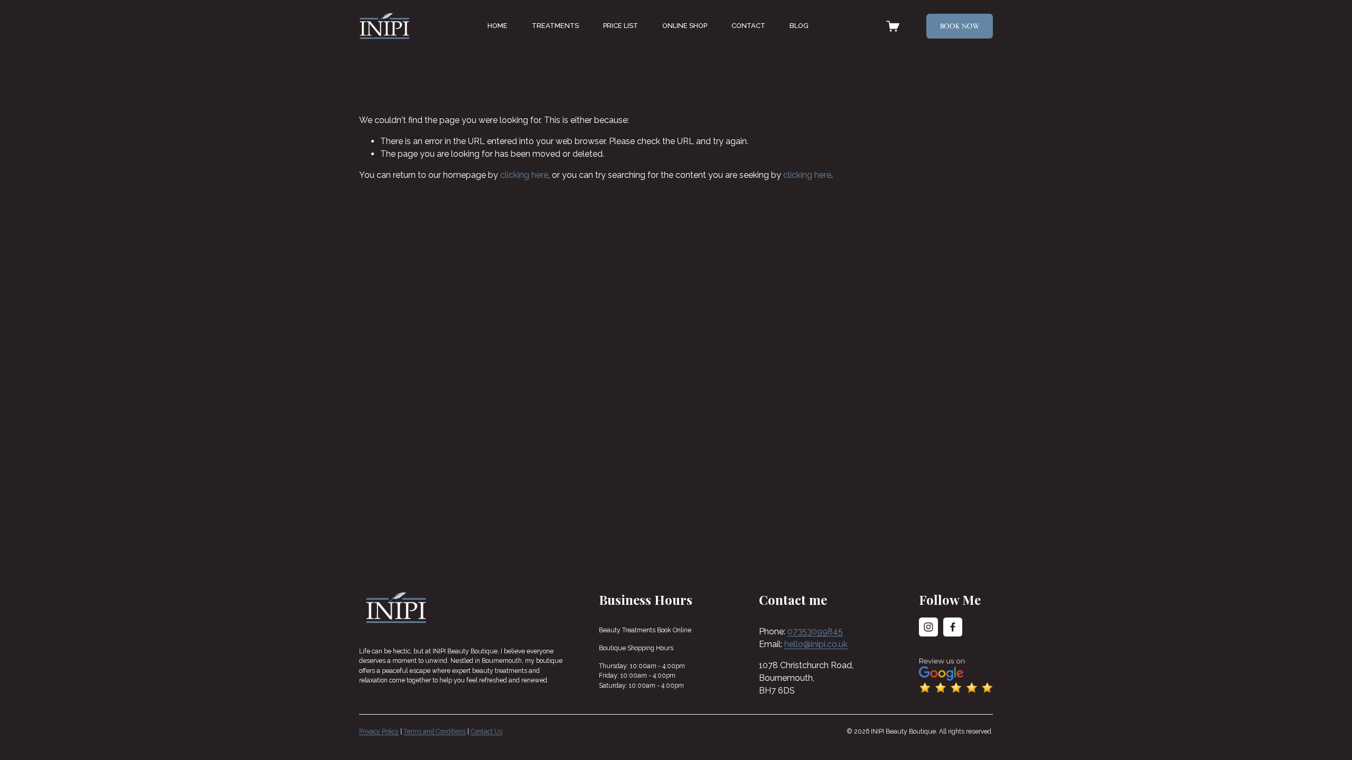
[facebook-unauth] (952, 627)
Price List (620, 26)
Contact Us (486, 731)
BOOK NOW (959, 26)
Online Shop (684, 26)
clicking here (524, 175)
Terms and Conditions (434, 731)
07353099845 (815, 631)
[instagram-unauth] (928, 627)
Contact (748, 26)
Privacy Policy (379, 731)
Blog (799, 26)
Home (497, 26)
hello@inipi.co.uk (816, 644)
